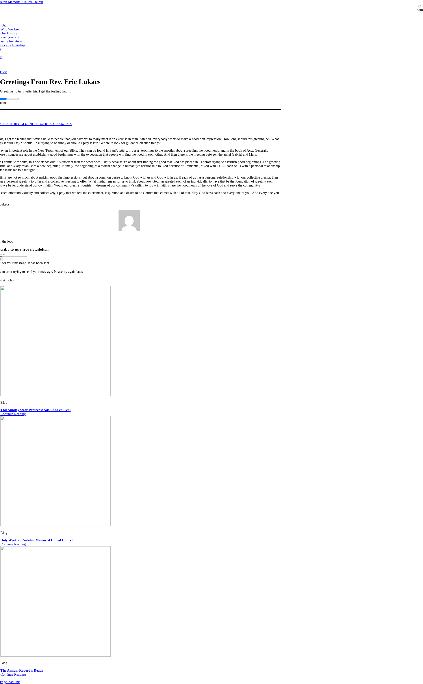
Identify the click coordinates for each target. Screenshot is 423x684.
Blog (3, 72)
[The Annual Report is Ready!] (55, 655)
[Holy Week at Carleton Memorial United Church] (55, 525)
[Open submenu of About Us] (7, 26)
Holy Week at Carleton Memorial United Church (37, 540)
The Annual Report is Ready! (22, 670)
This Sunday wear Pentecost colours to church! (35, 410)
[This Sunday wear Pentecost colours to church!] (55, 395)
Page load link (10, 682)
